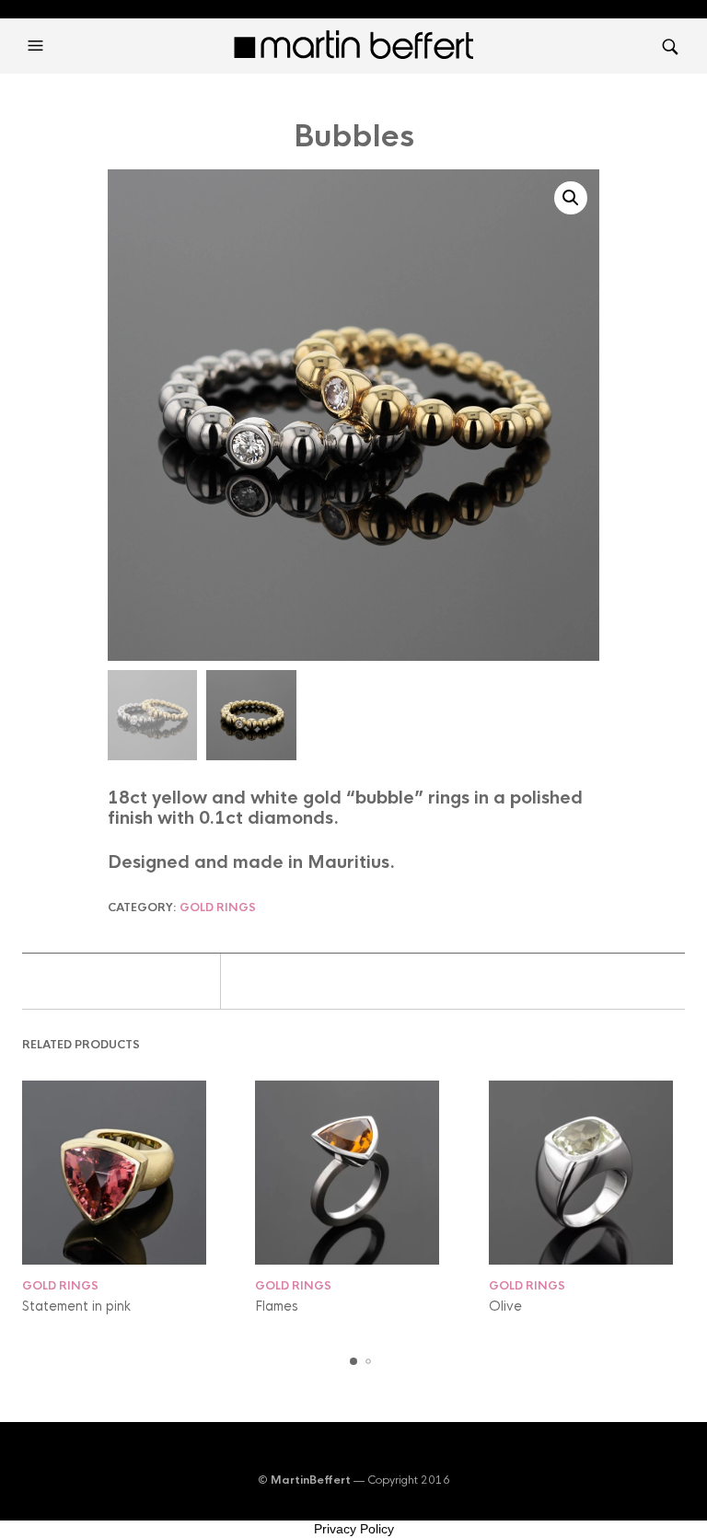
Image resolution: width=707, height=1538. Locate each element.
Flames (276, 1306)
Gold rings (218, 907)
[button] (38, 46)
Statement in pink (76, 1306)
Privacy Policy (354, 1528)
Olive (505, 1306)
